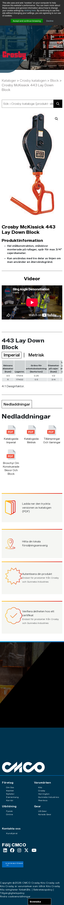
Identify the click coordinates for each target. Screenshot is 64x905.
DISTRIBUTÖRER (14, 863)
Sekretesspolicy (43, 889)
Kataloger (9, 81)
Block (54, 81)
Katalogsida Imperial (11, 440)
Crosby (26, 81)
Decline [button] (49, 20)
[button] (56, 119)
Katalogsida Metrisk (31, 440)
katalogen (39, 81)
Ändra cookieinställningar (15, 896)
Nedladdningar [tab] (17, 404)
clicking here (30, 10)
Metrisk (36, 355)
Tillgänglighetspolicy (12, 893)
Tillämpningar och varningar (51, 440)
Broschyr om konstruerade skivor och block (11, 468)
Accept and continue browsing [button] (27, 20)
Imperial (12, 355)
